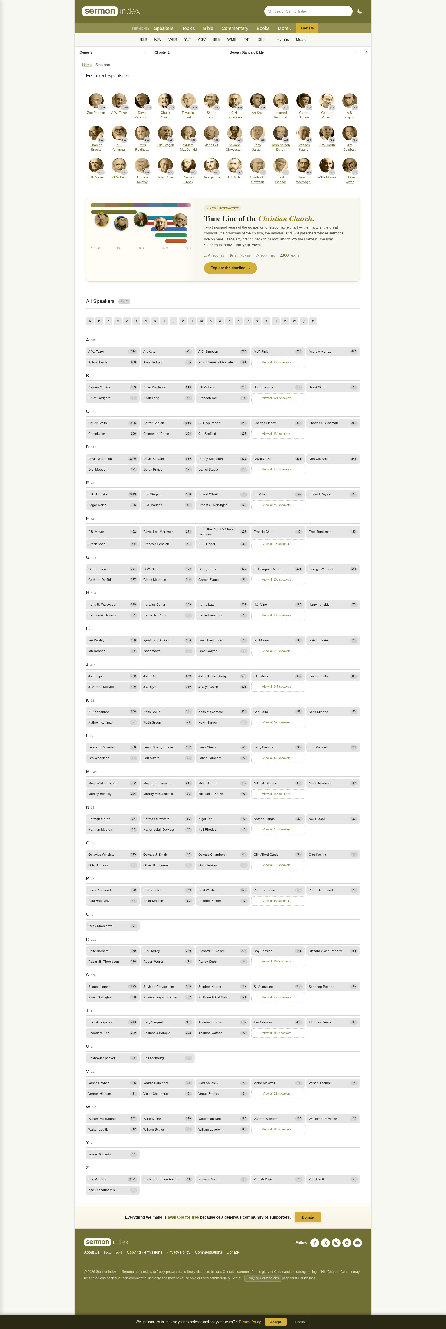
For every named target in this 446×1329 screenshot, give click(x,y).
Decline (300, 1322)
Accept (275, 1322)
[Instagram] (336, 1242)
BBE (216, 39)
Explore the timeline (227, 268)
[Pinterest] (346, 1242)
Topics (188, 28)
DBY (261, 39)
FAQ (108, 1252)
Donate (307, 28)
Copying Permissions (144, 1252)
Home (87, 65)
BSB (143, 39)
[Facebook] (314, 1242)
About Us (91, 1252)
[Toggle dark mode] (360, 11)
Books (263, 28)
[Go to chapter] (365, 52)
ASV (202, 39)
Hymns (283, 39)
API (119, 1252)
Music (301, 39)
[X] (325, 1242)
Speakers (164, 28)
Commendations (208, 1252)
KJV (157, 39)
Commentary (235, 28)
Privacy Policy (178, 1252)
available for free (183, 1217)
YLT (187, 39)
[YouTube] (357, 1242)
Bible (208, 28)
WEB (172, 39)
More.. (284, 28)
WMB (232, 39)
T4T (247, 39)
